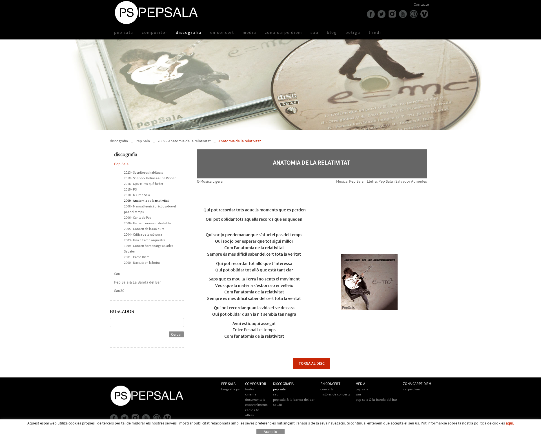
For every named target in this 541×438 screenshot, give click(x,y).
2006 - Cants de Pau (137, 217)
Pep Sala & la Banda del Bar (376, 399)
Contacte (421, 4)
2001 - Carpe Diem (136, 257)
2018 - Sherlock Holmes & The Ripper (150, 178)
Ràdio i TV (252, 410)
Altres (249, 415)
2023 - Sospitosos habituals (143, 172)
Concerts (326, 389)
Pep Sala (143, 140)
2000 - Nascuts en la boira (142, 262)
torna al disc (312, 363)
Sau (117, 273)
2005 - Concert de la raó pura (144, 229)
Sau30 (119, 290)
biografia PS (230, 389)
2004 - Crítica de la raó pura (143, 234)
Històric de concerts (335, 394)
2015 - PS (130, 189)
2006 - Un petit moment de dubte (147, 223)
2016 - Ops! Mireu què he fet (143, 184)
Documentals (255, 399)
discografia (119, 140)
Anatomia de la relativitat (239, 140)
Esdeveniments (256, 404)
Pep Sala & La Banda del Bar (137, 282)
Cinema (250, 394)
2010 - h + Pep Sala (137, 195)
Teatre (249, 389)
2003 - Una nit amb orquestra (144, 240)
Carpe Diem (411, 389)
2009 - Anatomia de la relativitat (184, 140)
